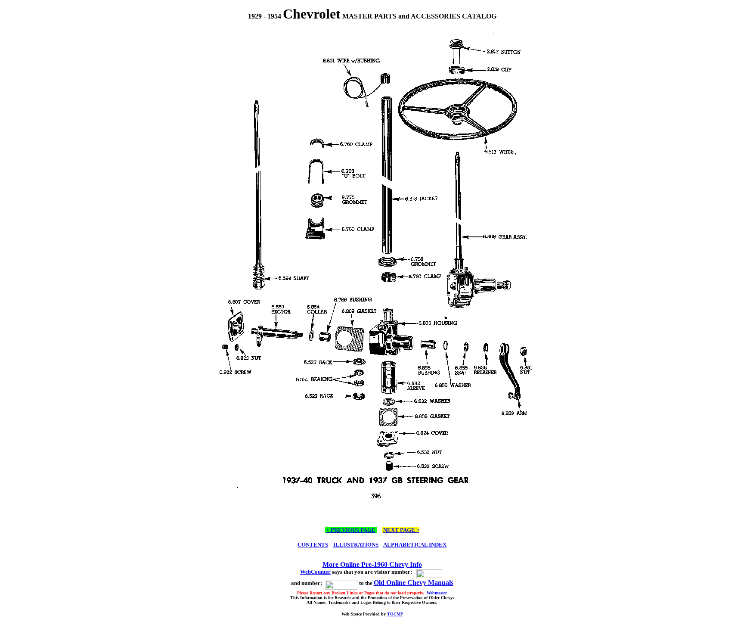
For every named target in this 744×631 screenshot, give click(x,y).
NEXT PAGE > (401, 530)
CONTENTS (313, 544)
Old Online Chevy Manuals (413, 582)
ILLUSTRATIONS (355, 544)
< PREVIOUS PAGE (350, 530)
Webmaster (437, 593)
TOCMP (395, 614)
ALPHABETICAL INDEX (414, 544)
